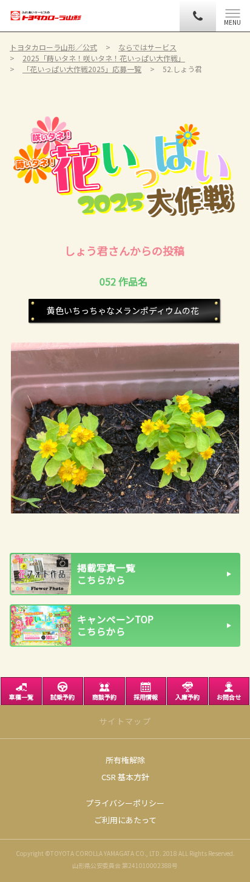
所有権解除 (125, 760)
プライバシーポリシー (125, 803)
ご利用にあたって (125, 820)
